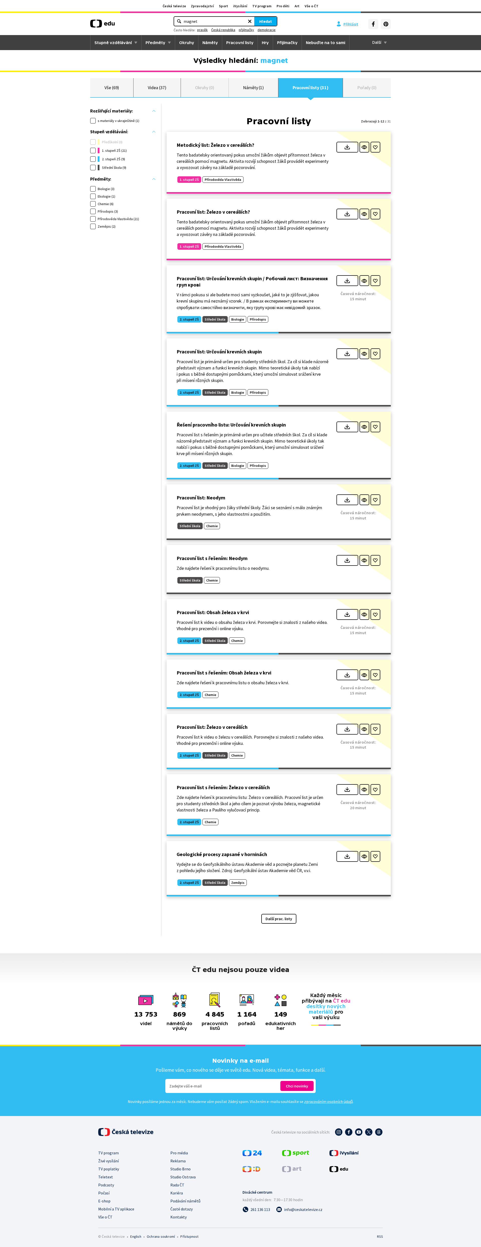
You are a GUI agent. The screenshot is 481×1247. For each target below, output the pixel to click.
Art (297, 6)
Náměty (210, 42)
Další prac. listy (279, 918)
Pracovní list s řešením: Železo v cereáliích (223, 787)
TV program (262, 6)
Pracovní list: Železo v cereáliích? (213, 212)
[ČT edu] (102, 25)
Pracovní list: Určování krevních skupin (219, 351)
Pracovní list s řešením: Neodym (212, 558)
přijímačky (246, 30)
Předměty (155, 42)
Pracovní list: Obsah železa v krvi (213, 612)
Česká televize (174, 6)
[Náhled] (364, 147)
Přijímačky (287, 42)
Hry (265, 42)
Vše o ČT (311, 6)
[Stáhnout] (347, 147)
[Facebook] (373, 24)
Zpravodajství (202, 6)
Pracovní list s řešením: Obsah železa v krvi (224, 672)
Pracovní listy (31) (310, 87)
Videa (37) (157, 87)
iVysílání (240, 6)
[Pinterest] (386, 24)
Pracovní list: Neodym (201, 497)
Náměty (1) (253, 87)
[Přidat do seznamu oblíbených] (375, 147)
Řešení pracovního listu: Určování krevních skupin (231, 425)
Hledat (265, 21)
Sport (223, 6)
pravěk (202, 30)
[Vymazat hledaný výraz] (249, 21)
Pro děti (283, 6)
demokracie (267, 30)
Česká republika (223, 30)
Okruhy (186, 42)
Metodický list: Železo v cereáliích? (215, 145)
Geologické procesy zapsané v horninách (222, 854)
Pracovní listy (240, 42)
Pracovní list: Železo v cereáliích (212, 727)
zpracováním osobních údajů (328, 1101)
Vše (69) (111, 87)
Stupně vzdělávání (113, 42)
